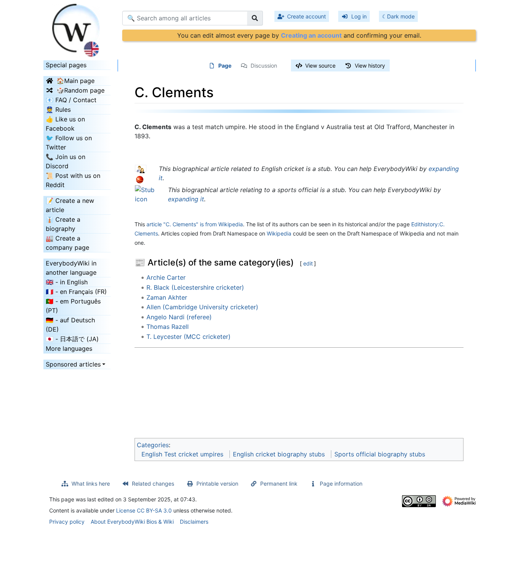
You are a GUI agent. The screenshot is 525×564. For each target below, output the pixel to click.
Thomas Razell (167, 326)
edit (308, 263)
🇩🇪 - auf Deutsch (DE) (70, 324)
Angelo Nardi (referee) (179, 317)
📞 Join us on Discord (65, 161)
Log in (359, 16)
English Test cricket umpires (182, 454)
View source (320, 65)
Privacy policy (67, 521)
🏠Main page (75, 81)
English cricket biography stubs (279, 454)
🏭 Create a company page (67, 242)
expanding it (186, 199)
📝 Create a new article (70, 205)
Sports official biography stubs (379, 454)
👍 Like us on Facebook (65, 123)
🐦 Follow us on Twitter (69, 142)
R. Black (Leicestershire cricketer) (195, 287)
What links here (90, 483)
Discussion (264, 65)
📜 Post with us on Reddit (73, 180)
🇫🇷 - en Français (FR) (76, 291)
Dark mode (401, 16)
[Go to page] (255, 18)
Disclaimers (194, 521)
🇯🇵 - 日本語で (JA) (72, 339)
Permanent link (278, 483)
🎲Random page (80, 90)
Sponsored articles (73, 364)
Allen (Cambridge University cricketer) (202, 307)
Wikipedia (279, 233)
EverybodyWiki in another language (71, 267)
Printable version (217, 483)
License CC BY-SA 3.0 (144, 510)
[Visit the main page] (77, 28)
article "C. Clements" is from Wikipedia (194, 224)
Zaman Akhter (166, 297)
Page (224, 65)
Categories (153, 445)
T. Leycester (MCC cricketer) (188, 336)
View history (370, 65)
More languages (69, 348)
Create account (306, 16)
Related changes (153, 483)
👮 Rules (58, 109)
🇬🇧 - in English (67, 282)
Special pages (66, 65)
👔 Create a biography (63, 224)
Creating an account (311, 35)
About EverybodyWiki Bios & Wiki (132, 521)
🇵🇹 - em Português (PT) (73, 305)
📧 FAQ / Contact (71, 100)
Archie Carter (166, 277)
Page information (341, 483)
